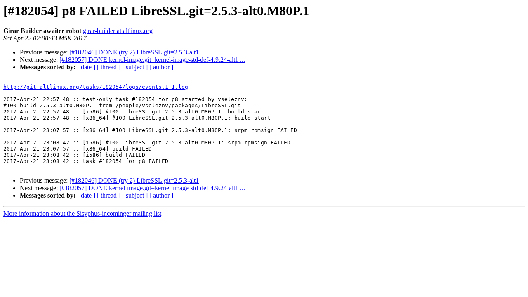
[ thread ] (108, 67)
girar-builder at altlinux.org (118, 30)
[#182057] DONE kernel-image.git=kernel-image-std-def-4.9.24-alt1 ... (152, 59)
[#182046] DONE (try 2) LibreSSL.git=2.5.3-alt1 (134, 52)
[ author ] (161, 67)
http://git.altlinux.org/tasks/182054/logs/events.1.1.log (95, 87)
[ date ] (86, 67)
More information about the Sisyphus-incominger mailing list (82, 213)
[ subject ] (135, 67)
